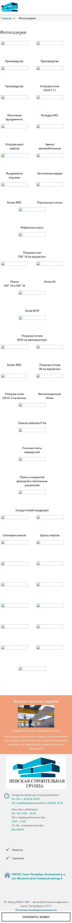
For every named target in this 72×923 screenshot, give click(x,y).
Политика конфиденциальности (36, 910)
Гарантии (18, 858)
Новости (17, 850)
